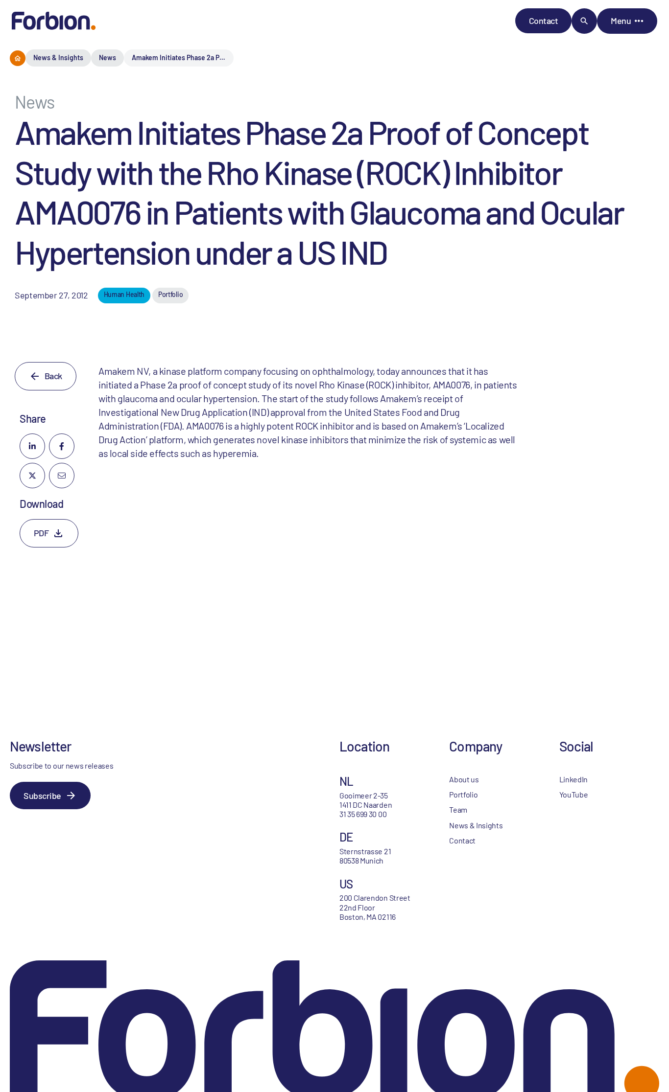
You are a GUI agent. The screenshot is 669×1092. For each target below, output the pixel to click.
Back (53, 375)
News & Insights (58, 57)
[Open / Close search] (584, 21)
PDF (41, 532)
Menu (621, 20)
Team (458, 809)
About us (463, 779)
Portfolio (463, 794)
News (107, 57)
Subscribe (42, 795)
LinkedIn (573, 779)
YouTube (573, 794)
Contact (543, 20)
